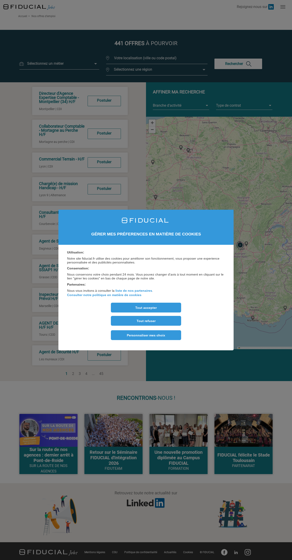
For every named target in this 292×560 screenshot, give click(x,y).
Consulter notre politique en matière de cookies (104, 295)
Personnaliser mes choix (146, 335)
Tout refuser (146, 321)
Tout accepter (146, 308)
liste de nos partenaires (133, 290)
